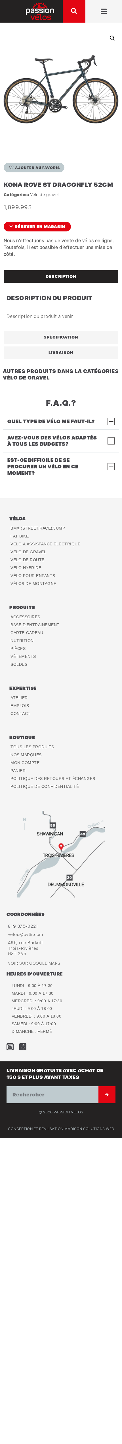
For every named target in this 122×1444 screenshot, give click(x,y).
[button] (74, 11)
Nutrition (22, 640)
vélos (17, 518)
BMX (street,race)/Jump (37, 528)
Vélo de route (27, 560)
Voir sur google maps (34, 963)
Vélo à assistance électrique (45, 544)
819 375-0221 (23, 926)
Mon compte (24, 762)
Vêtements (23, 656)
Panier (18, 770)
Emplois (19, 705)
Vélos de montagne (33, 583)
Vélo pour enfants (32, 575)
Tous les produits (32, 747)
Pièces (18, 648)
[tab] (61, 276)
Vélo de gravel (44, 194)
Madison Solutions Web (89, 1129)
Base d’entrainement (35, 625)
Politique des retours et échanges (52, 778)
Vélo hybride (25, 567)
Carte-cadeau (26, 632)
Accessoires (25, 617)
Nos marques (26, 755)
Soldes (18, 664)
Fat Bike (19, 536)
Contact (20, 713)
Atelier (19, 697)
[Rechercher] (106, 1094)
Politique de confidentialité (44, 786)
